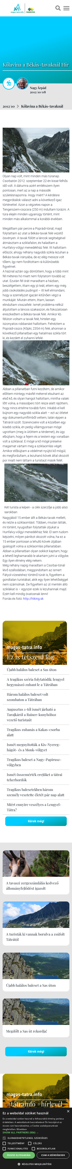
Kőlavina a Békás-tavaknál (42, 106)
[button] (36, 1163)
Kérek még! (36, 821)
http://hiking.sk (33, 598)
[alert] (36, 1138)
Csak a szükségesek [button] (53, 1155)
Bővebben (22, 1129)
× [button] (68, 1111)
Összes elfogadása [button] (19, 1155)
